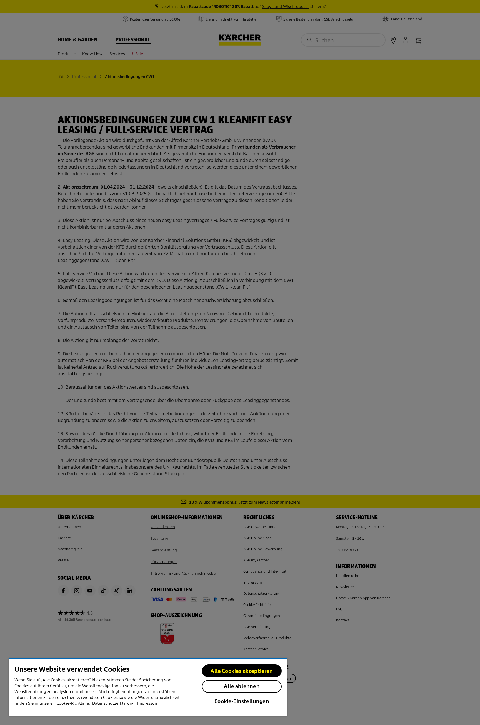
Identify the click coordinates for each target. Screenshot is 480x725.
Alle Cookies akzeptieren (242, 671)
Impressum (147, 703)
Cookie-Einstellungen (241, 701)
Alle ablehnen (241, 686)
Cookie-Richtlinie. (73, 703)
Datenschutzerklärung (113, 703)
